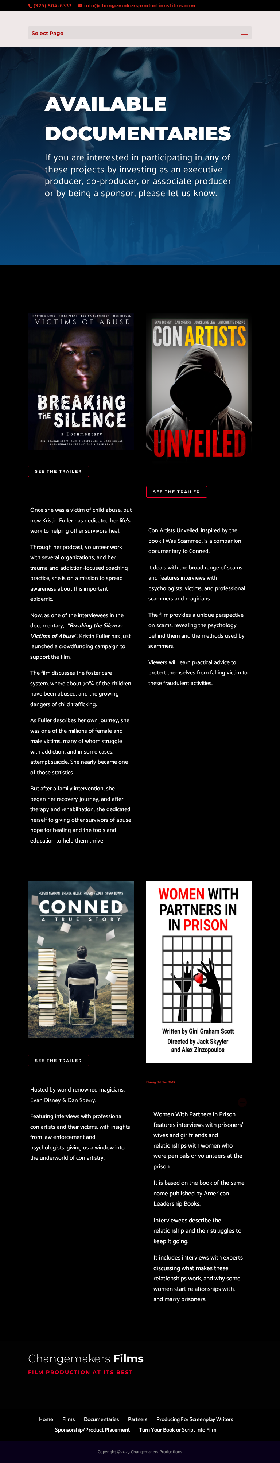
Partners (137, 1419)
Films (68, 1419)
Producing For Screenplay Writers (194, 1419)
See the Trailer (58, 471)
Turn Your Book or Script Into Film (178, 1430)
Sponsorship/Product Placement (92, 1430)
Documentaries (101, 1419)
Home (46, 1419)
